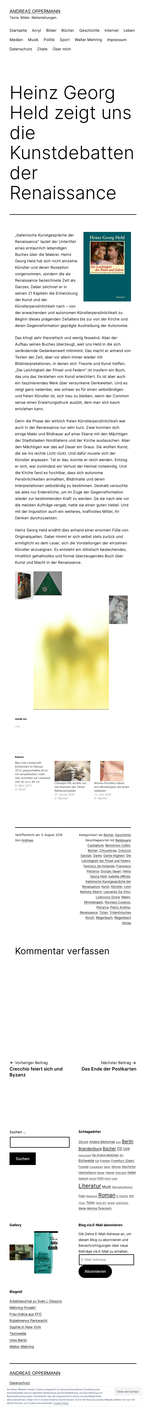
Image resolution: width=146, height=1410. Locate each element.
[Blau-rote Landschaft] (35, 776)
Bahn (118, 1142)
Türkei (90, 1202)
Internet (112, 30)
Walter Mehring (88, 39)
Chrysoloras (108, 850)
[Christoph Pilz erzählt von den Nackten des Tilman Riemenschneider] (72, 771)
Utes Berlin (18, 1340)
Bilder (51, 30)
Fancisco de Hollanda (98, 866)
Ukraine (111, 1202)
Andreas (27, 840)
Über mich (62, 49)
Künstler (116, 886)
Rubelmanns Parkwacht (29, 1321)
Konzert (93, 1178)
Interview (120, 1172)
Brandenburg (90, 1148)
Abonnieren (95, 1271)
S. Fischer (122, 1195)
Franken (105, 1160)
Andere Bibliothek (102, 1142)
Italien (131, 1172)
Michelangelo (93, 902)
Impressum (116, 39)
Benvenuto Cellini (117, 845)
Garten (107, 1167)
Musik (33, 39)
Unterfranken (122, 1203)
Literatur (90, 1185)
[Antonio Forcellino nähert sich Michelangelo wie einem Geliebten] (112, 771)
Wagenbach (104, 917)
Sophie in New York (25, 1327)
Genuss (116, 1166)
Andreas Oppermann (35, 11)
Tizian (103, 912)
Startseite (18, 30)
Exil (97, 1160)
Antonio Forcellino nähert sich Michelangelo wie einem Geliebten (111, 786)
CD (119, 1148)
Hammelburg (87, 1172)
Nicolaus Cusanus (117, 902)
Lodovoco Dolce (108, 897)
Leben (129, 30)
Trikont (82, 1203)
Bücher (67, 30)
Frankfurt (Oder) (122, 1161)
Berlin (127, 1141)
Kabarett (83, 1178)
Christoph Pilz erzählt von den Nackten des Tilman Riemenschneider (70, 786)
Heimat (110, 1172)
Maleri (125, 897)
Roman (106, 1195)
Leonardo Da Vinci (117, 892)
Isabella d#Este (119, 876)
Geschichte (89, 30)
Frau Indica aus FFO (26, 1314)
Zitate (42, 49)
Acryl (36, 30)
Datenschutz (21, 49)
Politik (49, 39)
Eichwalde (86, 1161)
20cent (83, 1142)
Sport (65, 39)
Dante (97, 855)
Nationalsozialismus (122, 1187)
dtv (121, 1155)
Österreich (105, 1208)
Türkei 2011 (101, 1203)
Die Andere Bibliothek (105, 1155)
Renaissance (89, 912)
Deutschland (85, 1155)
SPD (131, 1195)
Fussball (83, 1166)
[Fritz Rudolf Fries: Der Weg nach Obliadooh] (46, 1252)
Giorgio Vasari (111, 871)
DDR (126, 1149)
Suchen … (18, 1132)
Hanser (101, 1172)
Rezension (91, 1196)
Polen (82, 1195)
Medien (16, 39)
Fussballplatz (96, 1167)
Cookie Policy (61, 1403)
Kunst (105, 886)
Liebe (114, 1178)
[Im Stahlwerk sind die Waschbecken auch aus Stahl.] (21, 1252)
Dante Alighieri (114, 855)
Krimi (101, 1178)
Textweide (18, 1333)
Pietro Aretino (120, 907)
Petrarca (102, 907)
